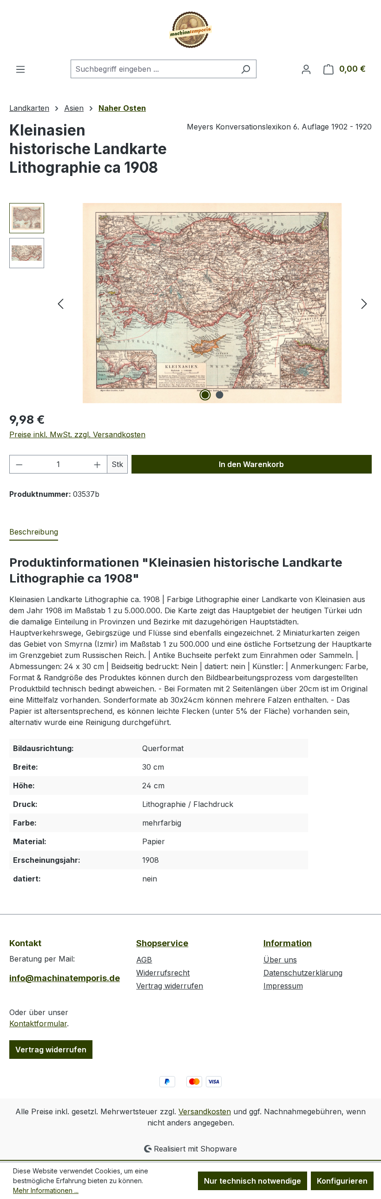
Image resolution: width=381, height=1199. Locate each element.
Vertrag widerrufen (50, 1049)
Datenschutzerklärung (302, 972)
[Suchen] (245, 69)
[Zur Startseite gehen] (190, 29)
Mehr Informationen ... (46, 1190)
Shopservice (162, 943)
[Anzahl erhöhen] (97, 464)
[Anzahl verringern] (19, 464)
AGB (144, 959)
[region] (190, 303)
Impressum (283, 985)
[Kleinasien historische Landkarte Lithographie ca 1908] (212, 303)
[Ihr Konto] (306, 69)
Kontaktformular (38, 1023)
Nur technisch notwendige (252, 1180)
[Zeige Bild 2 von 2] (219, 395)
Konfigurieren (342, 1180)
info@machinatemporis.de (63, 978)
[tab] (33, 532)
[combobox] (153, 69)
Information (287, 943)
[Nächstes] (364, 303)
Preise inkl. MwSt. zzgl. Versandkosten (77, 434)
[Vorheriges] (60, 303)
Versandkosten (204, 1111)
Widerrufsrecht (163, 972)
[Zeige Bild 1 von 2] (205, 395)
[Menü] (20, 69)
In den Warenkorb (251, 464)
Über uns (280, 959)
